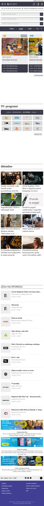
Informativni (16, 112)
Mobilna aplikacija (6, 493)
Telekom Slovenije (38, 0)
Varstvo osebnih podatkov (33, 486)
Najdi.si (6, 478)
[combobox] (2, 14)
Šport (9, 8)
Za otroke (26, 112)
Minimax (24, 35)
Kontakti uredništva (31, 483)
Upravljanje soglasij (7, 486)
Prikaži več (38, 134)
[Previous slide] (5, 53)
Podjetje (4, 483)
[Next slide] (39, 53)
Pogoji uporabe (6, 490)
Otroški (26, 8)
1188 (14, 478)
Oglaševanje (5, 488)
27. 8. (39, 28)
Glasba (34, 112)
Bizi (2, 478)
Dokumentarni (17, 8)
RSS (27, 490)
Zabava (8, 112)
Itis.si (10, 478)
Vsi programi (38, 75)
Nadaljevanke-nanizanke (36, 8)
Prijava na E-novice (31, 488)
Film (4, 8)
